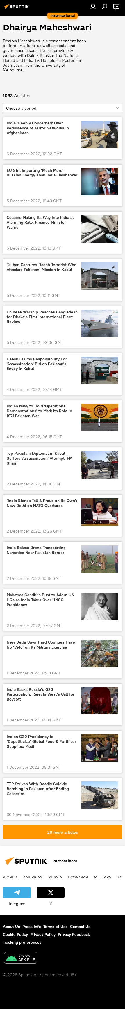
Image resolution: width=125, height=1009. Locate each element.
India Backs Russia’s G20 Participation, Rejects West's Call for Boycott (40, 694)
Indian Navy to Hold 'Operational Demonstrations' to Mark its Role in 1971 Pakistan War (39, 411)
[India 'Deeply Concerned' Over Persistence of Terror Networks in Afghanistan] (99, 134)
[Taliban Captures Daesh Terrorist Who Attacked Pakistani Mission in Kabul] (99, 276)
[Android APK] (20, 958)
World (10, 877)
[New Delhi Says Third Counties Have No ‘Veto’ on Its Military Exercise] (99, 653)
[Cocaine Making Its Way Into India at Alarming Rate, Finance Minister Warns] (99, 229)
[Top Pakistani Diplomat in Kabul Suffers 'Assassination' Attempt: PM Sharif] (99, 465)
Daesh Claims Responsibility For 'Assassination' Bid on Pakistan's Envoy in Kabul (37, 364)
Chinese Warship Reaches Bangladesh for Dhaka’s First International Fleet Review (42, 317)
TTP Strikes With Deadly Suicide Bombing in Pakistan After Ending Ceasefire (38, 788)
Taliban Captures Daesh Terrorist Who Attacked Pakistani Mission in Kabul (41, 267)
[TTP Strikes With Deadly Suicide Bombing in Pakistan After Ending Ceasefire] (99, 795)
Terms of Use (55, 926)
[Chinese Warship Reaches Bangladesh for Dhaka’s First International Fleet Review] (99, 323)
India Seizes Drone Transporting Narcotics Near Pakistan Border (36, 550)
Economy (78, 877)
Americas (32, 877)
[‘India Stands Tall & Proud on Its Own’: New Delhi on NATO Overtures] (99, 512)
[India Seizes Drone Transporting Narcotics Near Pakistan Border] (99, 559)
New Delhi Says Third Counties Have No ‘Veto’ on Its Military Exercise (41, 645)
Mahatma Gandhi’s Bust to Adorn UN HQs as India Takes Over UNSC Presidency (40, 600)
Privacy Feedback (74, 934)
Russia (55, 877)
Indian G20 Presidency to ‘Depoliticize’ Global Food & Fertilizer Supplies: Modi (41, 741)
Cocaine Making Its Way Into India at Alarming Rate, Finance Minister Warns (40, 222)
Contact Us (80, 926)
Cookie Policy (15, 934)
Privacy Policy (43, 934)
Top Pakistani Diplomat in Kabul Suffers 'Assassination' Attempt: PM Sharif (39, 458)
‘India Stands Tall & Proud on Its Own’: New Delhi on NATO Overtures (42, 503)
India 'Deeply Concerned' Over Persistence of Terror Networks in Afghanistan (38, 128)
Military (103, 877)
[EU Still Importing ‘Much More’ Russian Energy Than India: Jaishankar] (99, 182)
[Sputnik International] (17, 8)
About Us (11, 926)
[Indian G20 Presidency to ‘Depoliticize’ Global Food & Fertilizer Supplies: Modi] (99, 748)
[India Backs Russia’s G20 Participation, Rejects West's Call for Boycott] (99, 701)
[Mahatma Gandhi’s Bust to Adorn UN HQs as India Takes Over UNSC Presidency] (99, 606)
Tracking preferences (22, 942)
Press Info (31, 926)
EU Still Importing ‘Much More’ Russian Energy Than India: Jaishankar (42, 173)
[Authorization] (93, 6)
